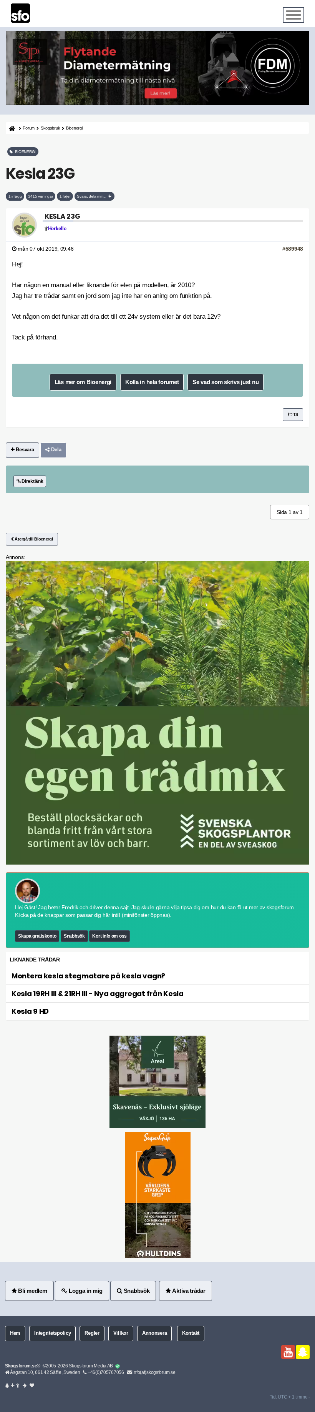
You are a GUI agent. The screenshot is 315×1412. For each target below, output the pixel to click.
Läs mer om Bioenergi (83, 382)
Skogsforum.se (21, 1366)
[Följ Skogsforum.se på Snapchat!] (303, 1352)
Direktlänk (31, 481)
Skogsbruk (50, 128)
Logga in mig (84, 1290)
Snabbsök (74, 936)
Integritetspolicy (52, 1333)
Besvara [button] (24, 449)
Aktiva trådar (188, 1290)
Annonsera (154, 1333)
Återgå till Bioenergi (33, 539)
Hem (15, 1333)
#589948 (292, 249)
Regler (92, 1333)
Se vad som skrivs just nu (225, 382)
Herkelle (57, 228)
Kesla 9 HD (30, 1011)
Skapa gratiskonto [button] (37, 936)
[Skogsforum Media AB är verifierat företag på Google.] (117, 1366)
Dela (55, 449)
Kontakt (190, 1333)
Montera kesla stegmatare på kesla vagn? (88, 976)
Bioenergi (74, 128)
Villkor (120, 1333)
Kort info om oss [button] (109, 936)
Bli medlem (32, 1290)
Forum (29, 128)
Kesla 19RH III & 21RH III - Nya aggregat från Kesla (98, 993)
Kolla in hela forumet (152, 382)
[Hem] (11, 128)
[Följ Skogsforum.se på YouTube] (288, 1352)
